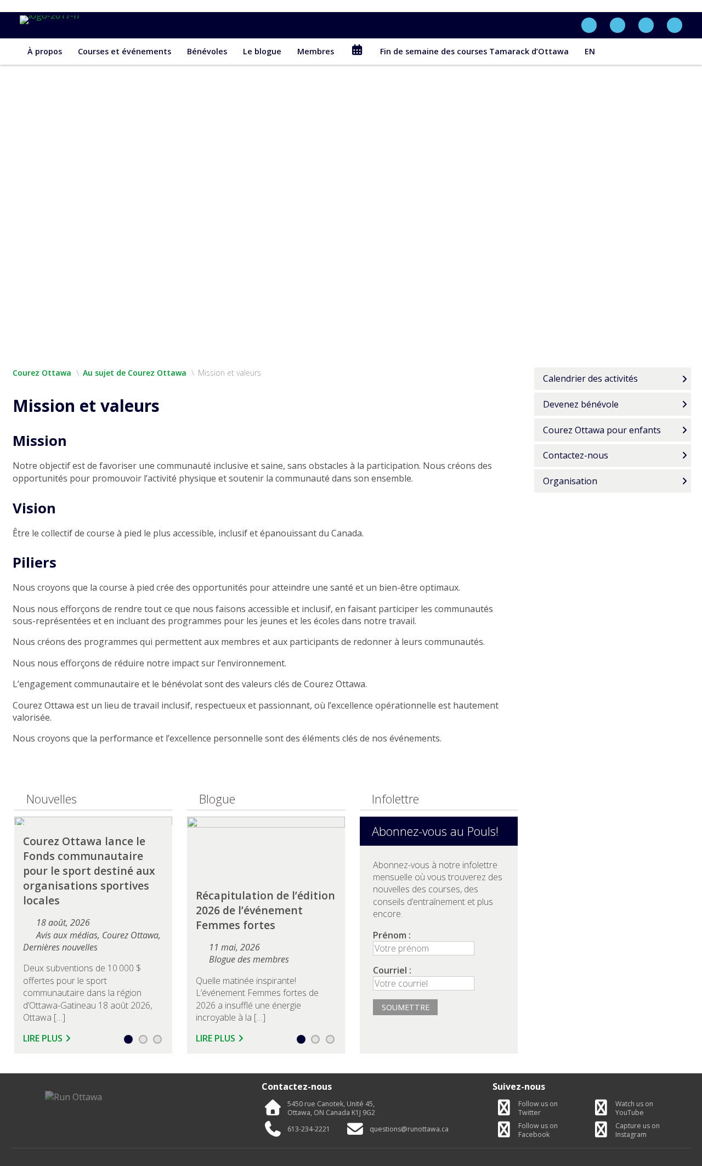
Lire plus (43, 1038)
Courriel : (392, 970)
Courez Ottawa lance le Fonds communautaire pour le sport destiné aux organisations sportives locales (89, 871)
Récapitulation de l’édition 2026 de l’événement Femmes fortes (265, 910)
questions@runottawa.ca (409, 1129)
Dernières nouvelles (60, 947)
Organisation (570, 481)
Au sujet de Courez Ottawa (134, 372)
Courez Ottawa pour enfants (602, 430)
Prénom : (392, 935)
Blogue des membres (249, 959)
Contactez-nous (575, 455)
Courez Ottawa (42, 372)
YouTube (634, 1108)
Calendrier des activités (590, 378)
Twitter (538, 1108)
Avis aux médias (67, 935)
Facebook (538, 1130)
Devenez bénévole (581, 404)
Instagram (637, 1130)
